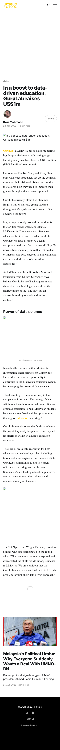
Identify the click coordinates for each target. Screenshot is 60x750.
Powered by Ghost (30, 725)
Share (51, 118)
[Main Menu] (54, 5)
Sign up (31, 718)
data (6, 81)
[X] (27, 713)
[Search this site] (48, 5)
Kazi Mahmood (13, 122)
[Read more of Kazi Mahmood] (7, 114)
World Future (25, 706)
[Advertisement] (30, 42)
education (22, 418)
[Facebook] (33, 713)
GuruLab (8, 150)
